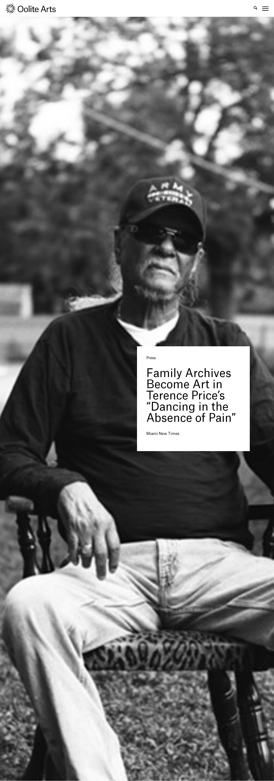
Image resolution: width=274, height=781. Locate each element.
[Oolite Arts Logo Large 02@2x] (32, 8)
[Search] (255, 8)
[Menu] (264, 8)
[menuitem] (255, 8)
